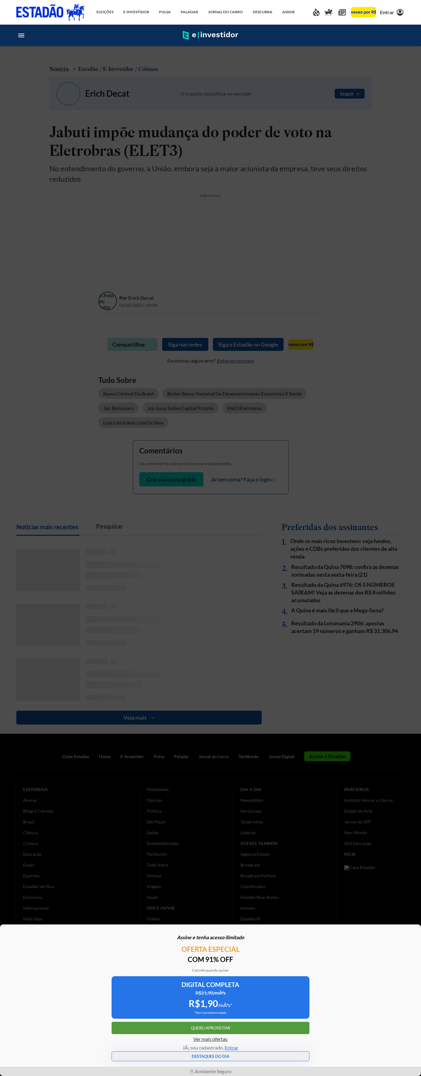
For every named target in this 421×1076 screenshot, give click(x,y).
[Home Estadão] (50, 12)
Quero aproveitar (210, 1027)
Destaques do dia (210, 1056)
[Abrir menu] (21, 35)
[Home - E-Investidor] (210, 35)
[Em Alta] (316, 12)
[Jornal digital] (342, 12)
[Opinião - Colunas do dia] (328, 12)
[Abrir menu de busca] (400, 35)
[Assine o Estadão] (363, 12)
